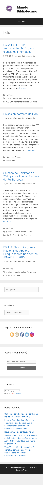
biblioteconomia (13, 232)
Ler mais (23, 88)
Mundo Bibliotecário (27, 9)
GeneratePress (21, 470)
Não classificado (13, 157)
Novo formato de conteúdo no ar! (19, 432)
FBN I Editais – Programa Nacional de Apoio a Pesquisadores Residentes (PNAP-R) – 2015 (20, 252)
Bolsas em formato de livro (20, 114)
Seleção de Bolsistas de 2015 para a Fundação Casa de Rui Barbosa (21, 176)
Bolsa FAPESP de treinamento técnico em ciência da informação (18, 48)
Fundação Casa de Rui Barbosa (17, 235)
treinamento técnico (20, 102)
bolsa (8, 98)
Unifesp (33, 102)
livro (13, 161)
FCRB (29, 232)
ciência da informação (21, 98)
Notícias (9, 95)
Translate (18, 393)
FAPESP (6, 102)
